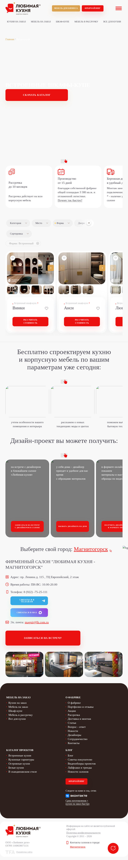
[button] (51, 268)
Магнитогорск (91, 549)
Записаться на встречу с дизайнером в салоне (27, 526)
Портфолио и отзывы (81, 706)
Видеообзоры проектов (82, 763)
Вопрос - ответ (77, 726)
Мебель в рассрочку (86, 22)
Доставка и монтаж (79, 718)
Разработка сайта (24, 852)
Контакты (73, 743)
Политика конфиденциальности (83, 832)
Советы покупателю (80, 759)
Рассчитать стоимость (30, 321)
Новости (73, 730)
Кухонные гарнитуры (21, 759)
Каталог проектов (19, 750)
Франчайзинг (93, 8)
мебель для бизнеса (66, 8)
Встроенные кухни (19, 755)
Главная (9, 39)
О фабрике (74, 702)
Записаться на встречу (43, 638)
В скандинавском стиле (22, 771)
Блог (70, 755)
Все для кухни (112, 22)
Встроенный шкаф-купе (25, 303)
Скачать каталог (37, 95)
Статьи (72, 722)
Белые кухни (16, 767)
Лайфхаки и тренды (80, 767)
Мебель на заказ (41, 22)
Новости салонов (78, 771)
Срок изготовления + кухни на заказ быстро (77, 802)
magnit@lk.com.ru (37, 622)
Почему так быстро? (70, 200)
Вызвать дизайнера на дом (72, 526)
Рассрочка (74, 714)
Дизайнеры (74, 735)
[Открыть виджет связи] (113, 848)
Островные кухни (19, 763)
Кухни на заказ (16, 22)
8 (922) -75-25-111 (35, 592)
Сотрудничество (77, 739)
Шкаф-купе (62, 22)
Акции (72, 710)
